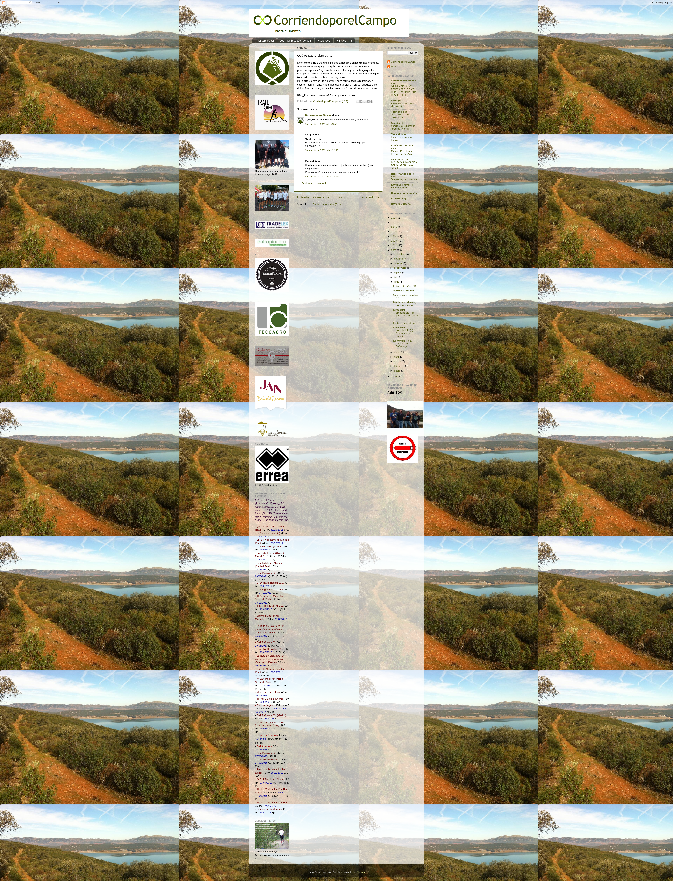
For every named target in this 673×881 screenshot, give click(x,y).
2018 (394, 217)
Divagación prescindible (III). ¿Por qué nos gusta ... (405, 314)
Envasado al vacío (402, 184)
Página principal (265, 40)
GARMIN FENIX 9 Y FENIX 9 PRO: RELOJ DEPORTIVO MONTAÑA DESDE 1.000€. (403, 90)
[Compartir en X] (364, 101)
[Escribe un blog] (361, 101)
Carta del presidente (404, 323)
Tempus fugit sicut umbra (404, 179)
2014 (394, 236)
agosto (398, 272)
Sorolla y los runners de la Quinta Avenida (403, 127)
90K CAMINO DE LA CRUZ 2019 (401, 116)
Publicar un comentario (314, 183)
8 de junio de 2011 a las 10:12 (322, 150)
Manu (394, 66)
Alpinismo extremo (403, 290)
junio (397, 281)
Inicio (342, 197)
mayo (397, 352)
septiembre (400, 268)
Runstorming (399, 198)
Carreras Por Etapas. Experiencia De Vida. (401, 152)
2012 (394, 245)
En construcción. (399, 187)
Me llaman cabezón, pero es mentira (404, 304)
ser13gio (396, 100)
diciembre (400, 254)
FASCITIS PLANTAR (404, 285)
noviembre (400, 258)
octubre (398, 263)
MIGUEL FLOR (399, 159)
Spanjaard (397, 123)
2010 (394, 376)
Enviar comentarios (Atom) (327, 204)
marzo (398, 361)
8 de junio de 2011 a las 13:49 (322, 176)
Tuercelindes (398, 134)
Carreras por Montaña (404, 193)
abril (396, 357)
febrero (398, 366)
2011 (394, 250)
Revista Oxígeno (401, 204)
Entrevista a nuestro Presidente (401, 138)
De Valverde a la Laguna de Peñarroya (402, 343)
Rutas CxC (324, 40)
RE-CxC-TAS (344, 40)
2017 (394, 222)
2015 (394, 231)
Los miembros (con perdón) (296, 40)
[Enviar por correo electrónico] (358, 101)
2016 (394, 227)
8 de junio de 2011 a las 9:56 (321, 124)
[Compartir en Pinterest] (371, 101)
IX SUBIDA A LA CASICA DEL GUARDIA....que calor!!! (404, 165)
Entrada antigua (367, 197)
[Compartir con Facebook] (368, 101)
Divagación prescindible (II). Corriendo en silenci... (403, 332)
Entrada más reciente (313, 197)
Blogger (360, 872)
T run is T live (399, 112)
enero (397, 370)
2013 (394, 241)
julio (396, 277)
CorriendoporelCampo (318, 115)
